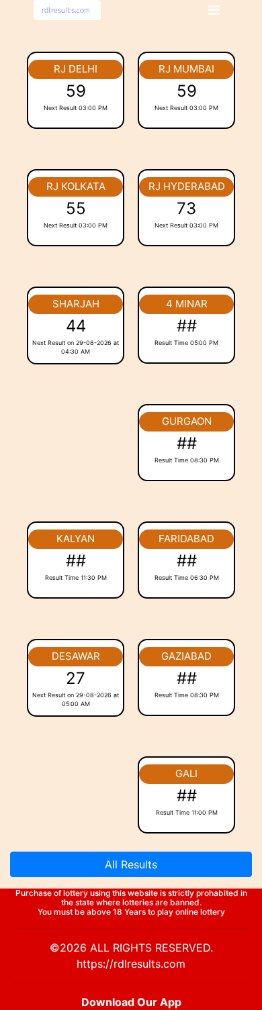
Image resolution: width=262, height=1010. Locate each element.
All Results (131, 864)
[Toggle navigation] (214, 10)
